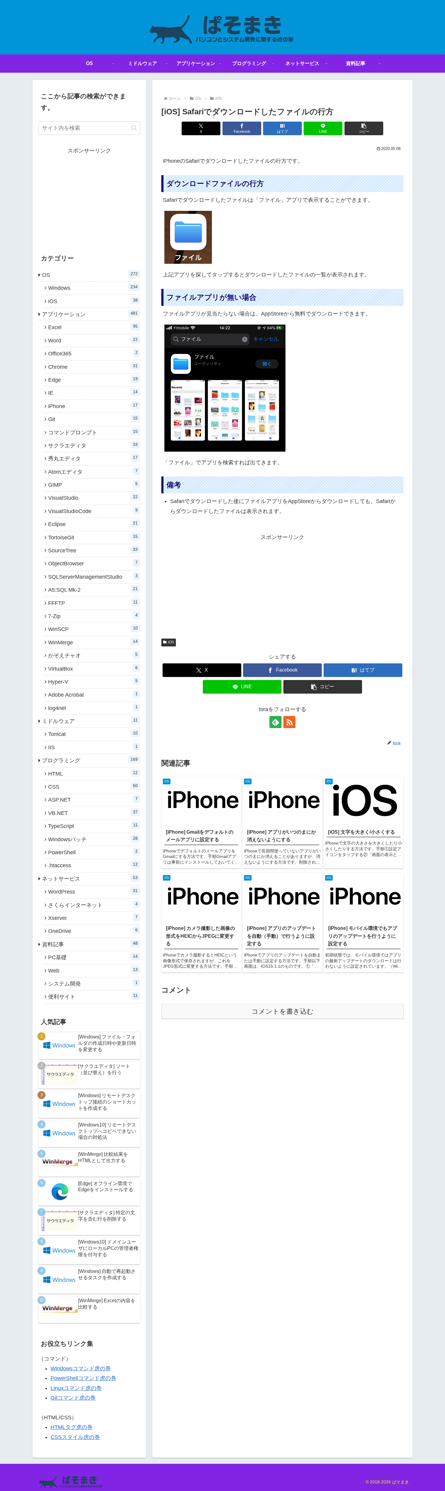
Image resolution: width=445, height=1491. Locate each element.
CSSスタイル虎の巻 (75, 1437)
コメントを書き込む (283, 1011)
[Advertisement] (282, 584)
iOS (171, 642)
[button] (363, 128)
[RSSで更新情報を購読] (289, 722)
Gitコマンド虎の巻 (73, 1398)
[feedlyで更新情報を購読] (275, 722)
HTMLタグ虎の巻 (72, 1427)
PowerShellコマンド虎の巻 (83, 1378)
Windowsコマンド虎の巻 (81, 1368)
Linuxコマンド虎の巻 (76, 1388)
